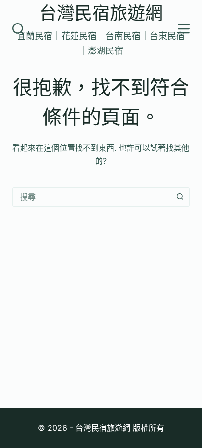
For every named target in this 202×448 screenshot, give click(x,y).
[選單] (184, 29)
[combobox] (92, 197)
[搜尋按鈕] (180, 197)
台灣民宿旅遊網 (101, 13)
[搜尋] (18, 29)
